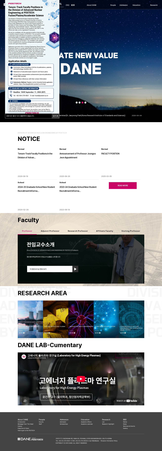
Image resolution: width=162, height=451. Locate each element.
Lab (103, 422)
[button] (77, 102)
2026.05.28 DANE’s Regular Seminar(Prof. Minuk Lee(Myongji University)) (80, 115)
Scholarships (64, 424)
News (125, 424)
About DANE (91, 5)
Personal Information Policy (109, 441)
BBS (125, 419)
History (20, 426)
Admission (124, 5)
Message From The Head (25, 424)
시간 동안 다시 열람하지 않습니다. (20, 116)
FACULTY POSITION (110, 153)
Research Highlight (108, 424)
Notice (125, 422)
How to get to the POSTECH (26, 430)
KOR (73, 5)
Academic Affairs (86, 422)
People (113, 5)
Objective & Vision (23, 428)
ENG (67, 5)
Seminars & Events (129, 426)
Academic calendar (87, 424)
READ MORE (123, 186)
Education (136, 5)
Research (154, 5)
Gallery (125, 428)
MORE (21, 333)
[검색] (60, 4)
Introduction (21, 422)
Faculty (41, 422)
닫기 (55, 116)
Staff (40, 424)
